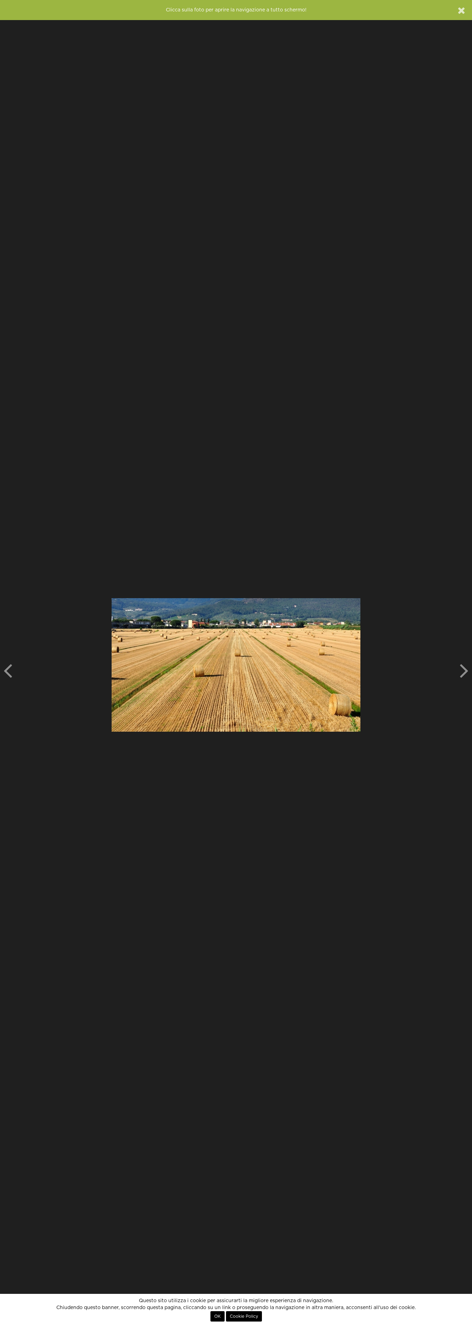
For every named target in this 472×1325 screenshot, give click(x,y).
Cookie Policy (244, 1316)
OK (217, 1316)
